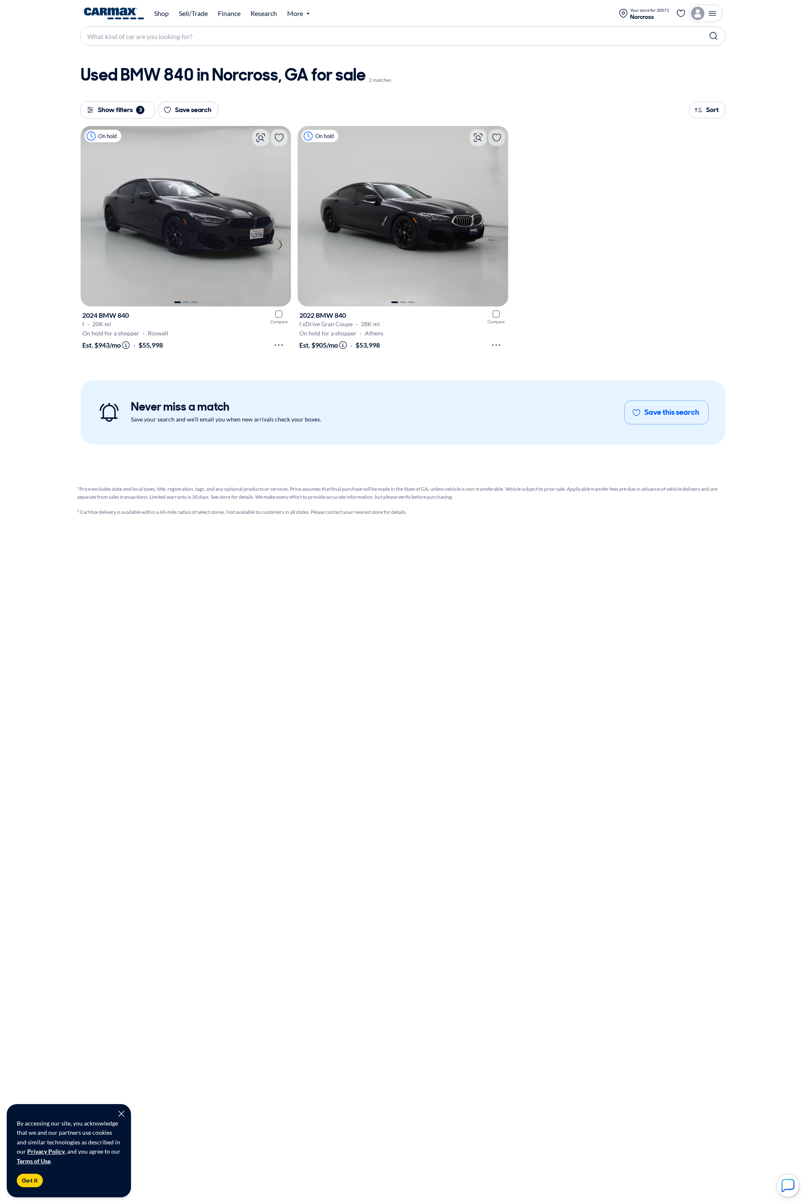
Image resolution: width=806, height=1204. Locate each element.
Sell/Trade (193, 13)
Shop (161, 13)
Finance (229, 13)
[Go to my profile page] (705, 13)
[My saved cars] (681, 13)
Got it (30, 1180)
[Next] (280, 216)
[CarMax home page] (114, 13)
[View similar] (260, 137)
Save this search (671, 412)
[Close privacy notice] (121, 1113)
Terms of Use (33, 1161)
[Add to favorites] (279, 137)
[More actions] (278, 345)
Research (264, 13)
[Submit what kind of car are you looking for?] (713, 36)
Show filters (120, 109)
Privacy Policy (46, 1151)
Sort (712, 109)
